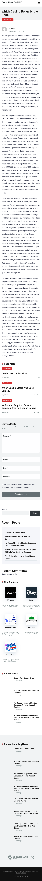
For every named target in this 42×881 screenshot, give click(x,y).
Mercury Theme (21, 873)
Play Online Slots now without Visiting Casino (20, 557)
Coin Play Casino (12, 2)
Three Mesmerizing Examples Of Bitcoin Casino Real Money (26, 812)
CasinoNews (7, 20)
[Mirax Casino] (10, 625)
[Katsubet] (31, 625)
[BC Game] (10, 597)
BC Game (10, 600)
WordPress (35, 871)
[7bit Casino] (10, 652)
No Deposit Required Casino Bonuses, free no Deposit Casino (19, 407)
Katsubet (31, 627)
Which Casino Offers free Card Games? (17, 537)
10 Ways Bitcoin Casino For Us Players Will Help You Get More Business (20, 551)
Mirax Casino (10, 627)
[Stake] (31, 597)
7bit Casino (10, 654)
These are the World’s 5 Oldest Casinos (26, 837)
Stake (31, 600)
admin (13, 28)
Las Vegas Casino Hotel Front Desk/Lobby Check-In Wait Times (26, 826)
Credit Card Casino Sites (14, 373)
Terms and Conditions (21, 876)
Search (4, 509)
